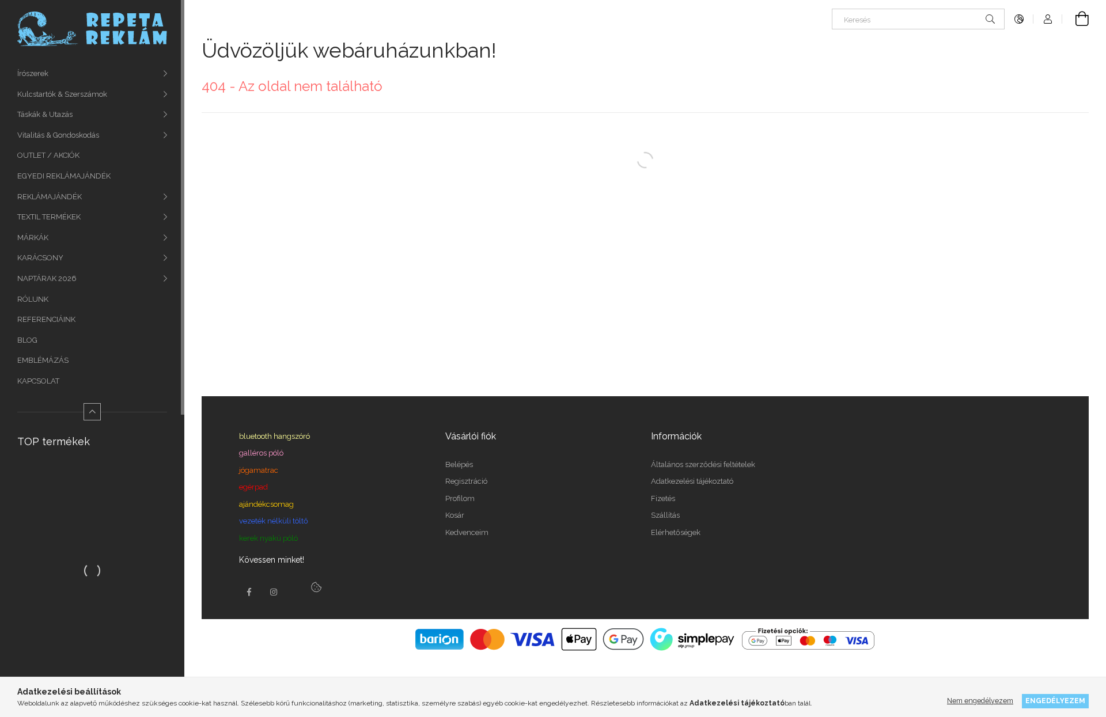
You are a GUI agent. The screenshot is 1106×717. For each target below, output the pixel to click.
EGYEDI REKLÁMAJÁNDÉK (64, 176)
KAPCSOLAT (38, 381)
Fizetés (663, 498)
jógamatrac (258, 470)
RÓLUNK (32, 299)
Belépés (459, 464)
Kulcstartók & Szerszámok (62, 94)
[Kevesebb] (92, 411)
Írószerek (32, 73)
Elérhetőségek (675, 532)
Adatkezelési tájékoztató (692, 481)
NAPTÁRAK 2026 (47, 278)
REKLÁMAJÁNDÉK (49, 196)
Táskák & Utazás (45, 114)
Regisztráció (466, 481)
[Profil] (1047, 19)
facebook (249, 592)
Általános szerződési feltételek (703, 464)
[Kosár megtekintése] (1075, 19)
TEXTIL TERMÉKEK (49, 217)
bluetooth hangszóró (274, 436)
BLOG (27, 340)
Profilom (460, 498)
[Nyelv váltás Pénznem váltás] (1019, 19)
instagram (274, 592)
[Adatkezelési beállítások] (316, 587)
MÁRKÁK (32, 237)
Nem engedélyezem (980, 700)
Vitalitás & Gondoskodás (58, 135)
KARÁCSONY (40, 257)
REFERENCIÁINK (46, 319)
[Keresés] (990, 19)
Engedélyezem (1055, 700)
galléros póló (261, 453)
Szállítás (665, 515)
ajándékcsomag (266, 504)
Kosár (454, 515)
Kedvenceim (466, 532)
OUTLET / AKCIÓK (48, 155)
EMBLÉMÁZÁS (43, 360)
